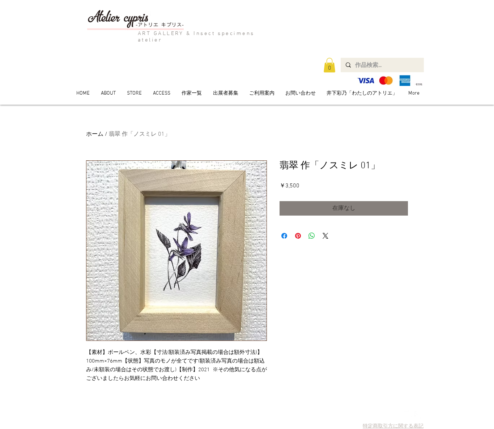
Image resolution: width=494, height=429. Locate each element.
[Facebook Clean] (418, 415)
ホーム (94, 134)
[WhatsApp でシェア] (311, 235)
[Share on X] (325, 235)
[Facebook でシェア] (284, 235)
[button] (329, 65)
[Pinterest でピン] (298, 235)
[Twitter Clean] (408, 415)
